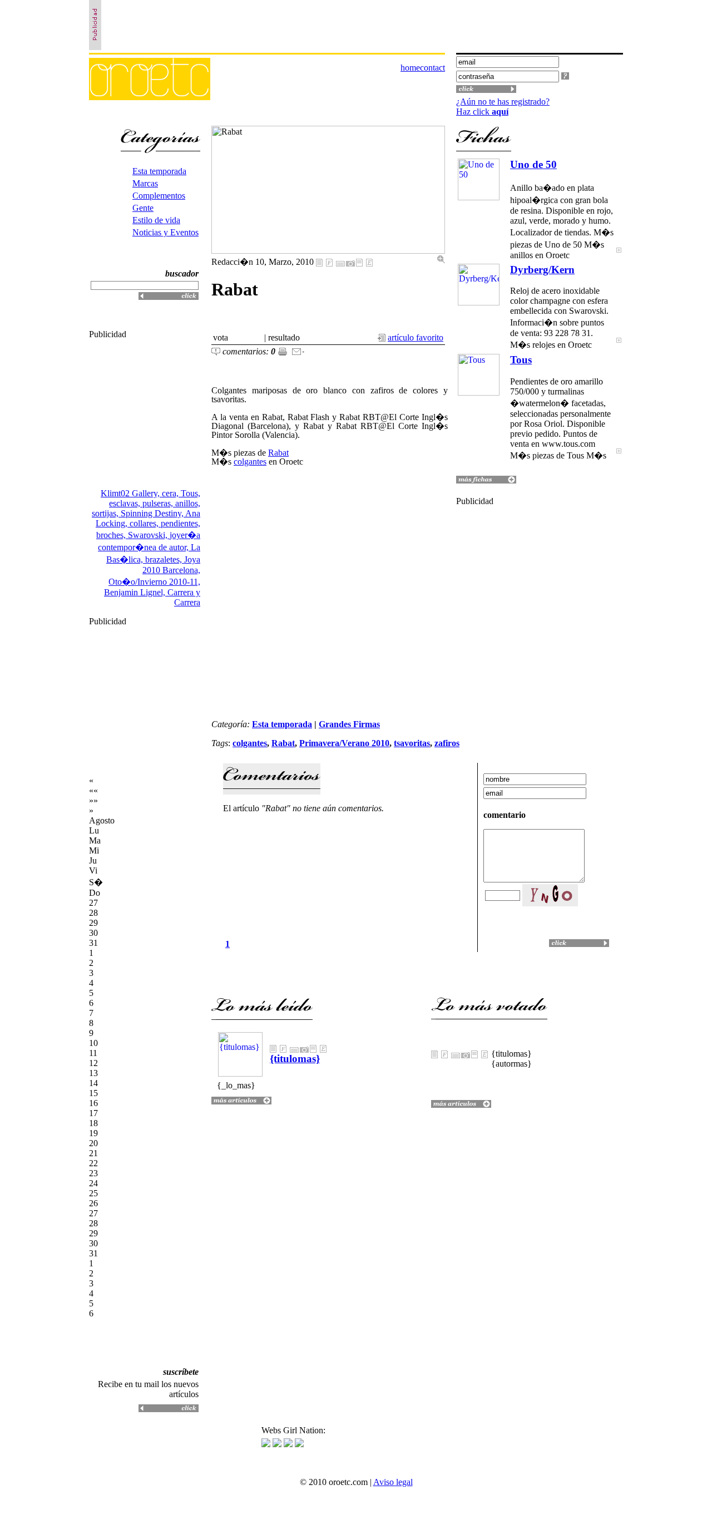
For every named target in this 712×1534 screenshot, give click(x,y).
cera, (171, 493)
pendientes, (180, 523)
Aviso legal (393, 1482)
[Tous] (618, 458)
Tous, (190, 493)
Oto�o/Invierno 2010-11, (154, 581)
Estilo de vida (156, 220)
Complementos (158, 195)
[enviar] (298, 352)
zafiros (446, 743)
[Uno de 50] (618, 257)
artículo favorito (415, 337)
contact (432, 67)
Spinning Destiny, (153, 513)
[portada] (149, 97)
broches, (112, 535)
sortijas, (106, 513)
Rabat (278, 452)
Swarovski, (149, 535)
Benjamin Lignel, (135, 592)
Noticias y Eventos (165, 232)
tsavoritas (412, 743)
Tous (521, 360)
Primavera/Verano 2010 (344, 743)
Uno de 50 (533, 164)
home (410, 67)
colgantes (250, 461)
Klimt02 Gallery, (131, 493)
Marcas (145, 183)
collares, (145, 523)
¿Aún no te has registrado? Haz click (503, 106)
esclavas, (125, 503)
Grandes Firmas (349, 724)
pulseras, (158, 503)
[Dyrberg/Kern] (618, 347)
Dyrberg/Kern (542, 269)
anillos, (187, 503)
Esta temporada (159, 171)
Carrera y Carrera (183, 597)
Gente (143, 208)
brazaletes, (164, 559)
